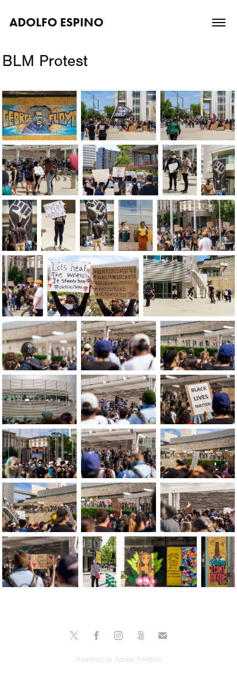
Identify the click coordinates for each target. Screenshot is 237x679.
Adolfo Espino (56, 22)
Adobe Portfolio (138, 660)
